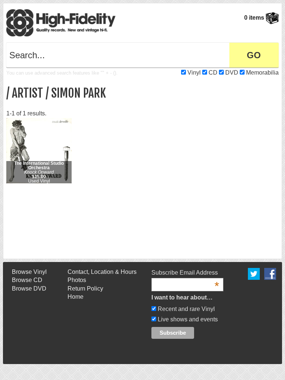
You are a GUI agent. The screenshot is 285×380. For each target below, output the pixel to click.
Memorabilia (262, 72)
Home (75, 297)
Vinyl (194, 72)
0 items (255, 17)
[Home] (60, 22)
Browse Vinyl (29, 272)
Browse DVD (29, 288)
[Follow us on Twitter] (254, 273)
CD (213, 72)
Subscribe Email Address (185, 273)
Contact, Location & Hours (102, 272)
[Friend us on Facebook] (270, 273)
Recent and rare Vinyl (185, 309)
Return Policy (85, 288)
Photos (77, 280)
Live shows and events (187, 319)
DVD (231, 72)
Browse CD (27, 280)
